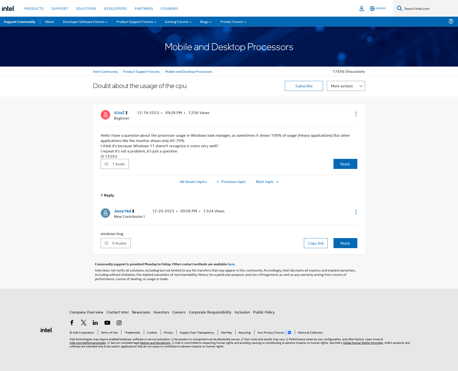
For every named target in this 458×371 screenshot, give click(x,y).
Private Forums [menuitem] (231, 21)
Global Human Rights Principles (363, 342)
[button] (355, 113)
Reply (345, 164)
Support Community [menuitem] (19, 21)
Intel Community (105, 71)
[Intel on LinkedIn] (95, 323)
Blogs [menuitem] (204, 21)
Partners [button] (144, 8)
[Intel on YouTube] (107, 323)
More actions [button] (342, 86)
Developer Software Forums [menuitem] (84, 21)
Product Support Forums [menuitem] (134, 21)
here (231, 263)
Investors (161, 312)
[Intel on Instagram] (119, 323)
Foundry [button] (169, 8)
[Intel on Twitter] (84, 323)
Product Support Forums (141, 71)
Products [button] (34, 8)
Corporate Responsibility (210, 312)
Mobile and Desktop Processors (189, 71)
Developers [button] (115, 8)
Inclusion (242, 312)
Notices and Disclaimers (155, 342)
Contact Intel (118, 312)
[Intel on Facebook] (72, 323)
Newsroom (141, 312)
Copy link (316, 243)
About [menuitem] (49, 21)
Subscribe (304, 86)
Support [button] (60, 8)
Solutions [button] (86, 8)
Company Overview (86, 312)
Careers (179, 312)
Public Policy (264, 312)
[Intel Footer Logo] (46, 329)
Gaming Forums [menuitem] (176, 21)
